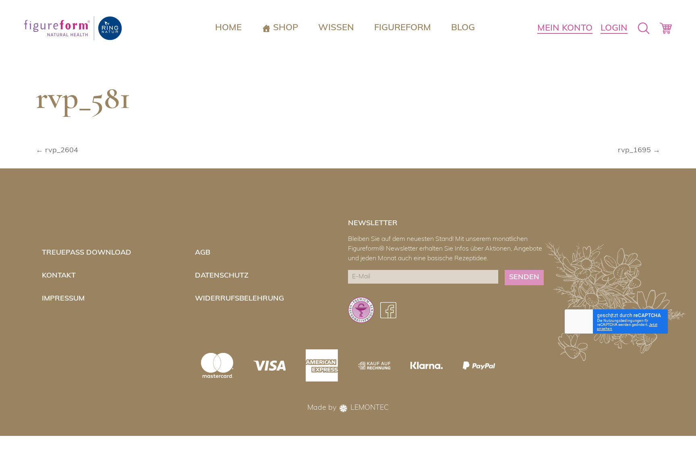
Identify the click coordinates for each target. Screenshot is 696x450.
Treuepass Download (86, 253)
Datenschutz (222, 276)
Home (228, 28)
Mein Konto (564, 28)
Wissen (336, 28)
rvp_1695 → (639, 150)
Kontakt (59, 276)
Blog (463, 28)
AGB (202, 253)
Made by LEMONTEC (348, 408)
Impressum (63, 299)
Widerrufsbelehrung (239, 299)
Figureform (402, 28)
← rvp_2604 (57, 150)
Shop (285, 28)
